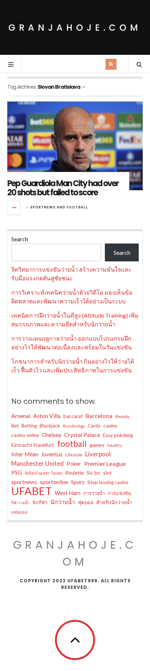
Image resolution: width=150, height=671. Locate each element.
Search (19, 238)
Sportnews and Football (59, 207)
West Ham (67, 493)
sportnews (24, 482)
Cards (94, 426)
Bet (15, 426)
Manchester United (37, 463)
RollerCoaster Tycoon (44, 473)
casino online (25, 435)
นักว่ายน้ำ (62, 501)
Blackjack (50, 426)
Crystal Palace (82, 434)
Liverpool (98, 454)
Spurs (77, 482)
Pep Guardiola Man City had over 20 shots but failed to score (62, 188)
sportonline (54, 482)
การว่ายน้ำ (94, 493)
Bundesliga (74, 425)
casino (110, 426)
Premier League (105, 463)
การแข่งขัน (119, 493)
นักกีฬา (39, 502)
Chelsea (51, 435)
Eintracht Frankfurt (32, 445)
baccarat (73, 416)
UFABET (31, 491)
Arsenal (20, 415)
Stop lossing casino (108, 482)
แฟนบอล (19, 512)
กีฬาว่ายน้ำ (20, 502)
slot (107, 472)
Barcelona (99, 415)
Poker (74, 463)
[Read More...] (14, 207)
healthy (114, 445)
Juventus (52, 454)
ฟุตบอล (85, 502)
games (97, 445)
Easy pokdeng (118, 435)
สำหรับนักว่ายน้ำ (114, 502)
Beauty (122, 416)
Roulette (75, 473)
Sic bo (93, 473)
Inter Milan (24, 454)
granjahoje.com (75, 28)
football (72, 444)
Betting (29, 426)
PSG (16, 472)
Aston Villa (46, 415)
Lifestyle (74, 454)
